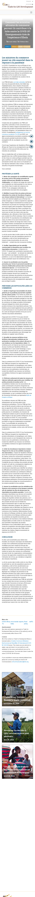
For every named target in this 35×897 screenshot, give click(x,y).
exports (21, 621)
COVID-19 (8, 46)
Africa (8, 621)
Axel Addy (12, 41)
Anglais (21, 46)
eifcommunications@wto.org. (20, 662)
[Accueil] (5, 4)
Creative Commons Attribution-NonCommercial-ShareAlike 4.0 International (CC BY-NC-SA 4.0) (17, 643)
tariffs (31, 621)
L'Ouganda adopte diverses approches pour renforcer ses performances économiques (17, 769)
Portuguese (27, 46)
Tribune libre (24, 41)
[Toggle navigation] (31, 12)
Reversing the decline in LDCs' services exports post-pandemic (16, 733)
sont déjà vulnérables (19, 82)
